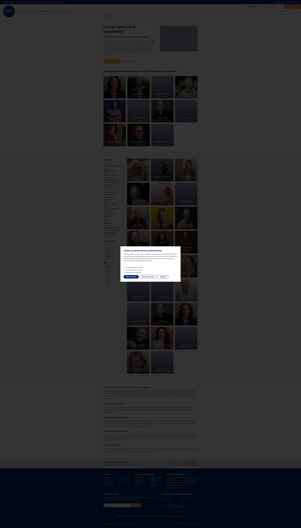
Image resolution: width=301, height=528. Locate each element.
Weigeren (163, 277)
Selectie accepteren (148, 277)
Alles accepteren (131, 277)
